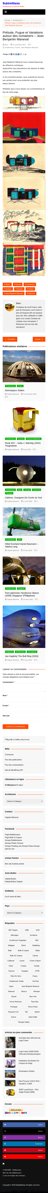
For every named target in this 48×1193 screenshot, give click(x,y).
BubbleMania (11, 3)
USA (19, 539)
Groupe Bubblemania (13, 840)
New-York (33, 996)
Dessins (20, 289)
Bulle (19, 490)
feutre (31, 289)
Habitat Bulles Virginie (14, 882)
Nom (5, 695)
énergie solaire (23, 1022)
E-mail (6, 706)
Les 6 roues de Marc (13, 897)
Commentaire (8, 682)
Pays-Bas (34, 1002)
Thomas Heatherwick (33, 439)
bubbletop (36, 945)
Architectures (9, 47)
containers (30, 284)
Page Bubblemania (12, 835)
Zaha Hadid (33, 1017)
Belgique (11, 945)
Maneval (32, 293)
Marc (6, 45)
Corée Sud (36, 490)
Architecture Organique (17, 940)
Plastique (9, 493)
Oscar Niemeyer (16, 1002)
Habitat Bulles (10, 879)
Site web (6, 716)
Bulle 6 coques (23, 950)
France (17, 47)
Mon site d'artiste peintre (14, 864)
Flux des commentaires (14, 765)
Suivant (37, 339)
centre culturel (35, 961)
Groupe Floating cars (13, 846)
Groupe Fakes (27, 846)
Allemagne (14, 935)
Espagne (25, 971)
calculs (35, 956)
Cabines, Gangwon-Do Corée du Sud (23, 497)
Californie (10, 961)
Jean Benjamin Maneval (29, 47)
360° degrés (13, 930)
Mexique (36, 991)
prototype (13, 1007)
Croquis (8, 289)
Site (26, 1012)
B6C (37, 940)
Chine (11, 966)
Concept (27, 490)
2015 (38, 930)
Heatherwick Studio (16, 981)
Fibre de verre (16, 976)
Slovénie (21, 439)
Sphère (37, 1012)
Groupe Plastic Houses (14, 843)
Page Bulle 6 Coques (13, 837)
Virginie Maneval (13, 394)
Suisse (13, 1017)
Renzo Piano (33, 1007)
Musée (13, 996)
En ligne (14, 785)
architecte (33, 935)
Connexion (9, 755)
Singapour (21, 588)
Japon (11, 986)
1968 (27, 930)
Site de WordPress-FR (14, 770)
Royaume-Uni (13, 1012)
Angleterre (9, 652)
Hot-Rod (35, 981)
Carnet (18, 284)
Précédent (11, 339)
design (36, 966)
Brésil (23, 945)
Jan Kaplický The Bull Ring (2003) (21, 656)
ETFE (37, 971)
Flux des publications (13, 760)
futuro (35, 976)
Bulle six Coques (16, 956)
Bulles (8, 284)
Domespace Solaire (14, 390)
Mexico (24, 991)
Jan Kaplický (32, 652)
